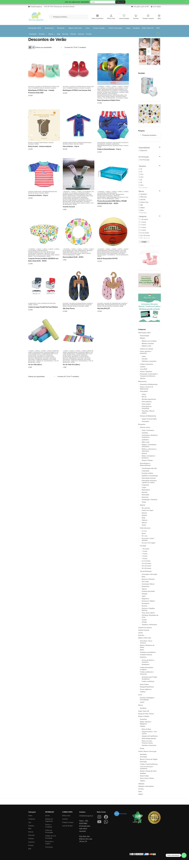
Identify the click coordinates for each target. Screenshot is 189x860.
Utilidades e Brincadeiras (146, 786)
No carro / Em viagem (148, 543)
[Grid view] (30, 47)
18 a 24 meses (119, 88)
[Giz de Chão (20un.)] (44, 333)
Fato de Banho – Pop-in (71, 146)
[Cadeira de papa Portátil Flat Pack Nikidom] (44, 286)
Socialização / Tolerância (106, 254)
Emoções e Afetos (147, 473)
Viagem (35, 304)
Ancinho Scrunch (69, 206)
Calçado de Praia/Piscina (43, 86)
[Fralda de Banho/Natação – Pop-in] (113, 125)
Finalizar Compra (67, 822)
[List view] (33, 47)
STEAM (144, 622)
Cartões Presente (143, 630)
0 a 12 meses (101, 88)
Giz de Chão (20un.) (35, 364)
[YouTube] (99, 821)
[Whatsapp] (184, 855)
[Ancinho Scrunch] (78, 174)
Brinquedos (105, 90)
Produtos (31, 826)
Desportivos (145, 586)
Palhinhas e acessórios (149, 361)
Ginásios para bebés (148, 591)
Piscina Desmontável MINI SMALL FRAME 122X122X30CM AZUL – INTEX (112, 202)
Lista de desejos (124, 18)
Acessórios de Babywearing (148, 384)
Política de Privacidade (49, 831)
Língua (144, 487)
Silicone (144, 522)
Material (105, 93)
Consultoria (145, 421)
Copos (144, 356)
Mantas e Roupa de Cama (148, 771)
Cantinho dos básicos (145, 627)
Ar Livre (89, 194)
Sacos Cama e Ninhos (147, 778)
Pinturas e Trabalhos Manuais (38, 359)
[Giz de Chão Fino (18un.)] (78, 333)
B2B (29, 849)
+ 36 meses (100, 86)
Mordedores (145, 603)
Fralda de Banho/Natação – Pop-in (109, 149)
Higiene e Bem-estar (69, 142)
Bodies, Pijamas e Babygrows (38, 142)
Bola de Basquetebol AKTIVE (107, 258)
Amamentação (144, 335)
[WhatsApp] (106, 821)
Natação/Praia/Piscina (104, 95)
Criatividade (67, 197)
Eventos (31, 845)
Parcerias (31, 835)
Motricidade (112, 93)
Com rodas (145, 581)
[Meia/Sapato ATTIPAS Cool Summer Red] (78, 69)
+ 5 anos (113, 86)
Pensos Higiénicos (145, 689)
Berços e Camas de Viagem (149, 759)
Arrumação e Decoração (149, 574)
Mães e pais (145, 442)
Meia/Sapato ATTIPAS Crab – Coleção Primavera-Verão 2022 (41, 91)
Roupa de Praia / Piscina (70, 144)
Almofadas (143, 754)
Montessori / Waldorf (148, 601)
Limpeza (142, 366)
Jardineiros (81, 200)
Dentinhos (143, 657)
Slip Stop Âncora (69, 308)
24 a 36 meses (73, 193)
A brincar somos (83, 193)
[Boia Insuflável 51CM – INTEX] (78, 231)
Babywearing (142, 381)
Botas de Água (146, 729)
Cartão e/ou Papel (147, 510)
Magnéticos (145, 598)
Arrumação (143, 757)
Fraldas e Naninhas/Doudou (149, 764)
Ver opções (42, 95)
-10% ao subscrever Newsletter (76, 2)
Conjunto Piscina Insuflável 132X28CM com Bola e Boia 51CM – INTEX (43, 260)
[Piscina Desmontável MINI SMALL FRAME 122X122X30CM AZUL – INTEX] (113, 174)
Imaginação (73, 200)
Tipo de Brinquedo (109, 98)
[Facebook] (106, 817)
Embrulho (141, 635)
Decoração (143, 761)
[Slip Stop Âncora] (78, 286)
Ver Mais (141, 789)
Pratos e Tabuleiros (146, 371)
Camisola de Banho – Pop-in (38, 195)
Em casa (144, 536)
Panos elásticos (147, 401)
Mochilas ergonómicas (149, 399)
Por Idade (72, 203)
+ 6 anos (119, 86)
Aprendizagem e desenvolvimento (113, 89)
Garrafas (144, 359)
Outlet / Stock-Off (81, 252)
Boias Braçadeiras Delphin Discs (108, 100)
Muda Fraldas (144, 684)
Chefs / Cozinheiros (148, 430)
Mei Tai (144, 396)
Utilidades (119, 98)
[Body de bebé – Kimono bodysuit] (44, 125)
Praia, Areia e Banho (108, 96)
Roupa (142, 748)
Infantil (142, 702)
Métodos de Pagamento (49, 820)
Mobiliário (143, 773)
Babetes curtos (146, 346)
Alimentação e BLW (34, 303)
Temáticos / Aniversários (44, 360)
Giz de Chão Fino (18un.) (71, 364)
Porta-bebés (144, 391)
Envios (47, 815)
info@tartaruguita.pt (86, 816)
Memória (144, 492)
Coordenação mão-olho (84, 195)
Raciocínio (32, 360)
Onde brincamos (118, 95)
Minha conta (111, 18)
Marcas (140, 705)
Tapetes (142, 781)
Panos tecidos (146, 404)
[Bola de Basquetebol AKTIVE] (113, 231)
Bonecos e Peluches (148, 579)
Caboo (144, 394)
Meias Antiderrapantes (149, 738)
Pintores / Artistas (49, 358)
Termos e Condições (48, 826)
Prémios (31, 838)
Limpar (144, 242)
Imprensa (31, 842)
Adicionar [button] (111, 206)
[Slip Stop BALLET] (113, 286)
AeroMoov (143, 708)
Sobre (30, 815)
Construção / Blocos (148, 584)
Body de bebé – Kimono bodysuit (39, 146)
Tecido (144, 525)
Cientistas (145, 433)
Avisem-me (111, 103)
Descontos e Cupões (49, 843)
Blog (159, 18)
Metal (143, 518)
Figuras (144, 589)
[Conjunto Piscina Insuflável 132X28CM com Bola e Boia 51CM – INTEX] (44, 231)
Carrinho (136, 18)
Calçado (31, 86)
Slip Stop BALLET (103, 308)
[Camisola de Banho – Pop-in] (44, 174)
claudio (140, 633)
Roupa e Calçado (50, 88)
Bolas (99, 252)
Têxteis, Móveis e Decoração (147, 751)
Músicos (144, 453)
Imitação (144, 594)
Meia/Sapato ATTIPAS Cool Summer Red (77, 90)
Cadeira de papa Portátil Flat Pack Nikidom (43, 307)
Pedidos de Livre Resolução (50, 837)
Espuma (99, 92)
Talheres (142, 378)
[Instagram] (99, 817)
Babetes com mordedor (149, 341)
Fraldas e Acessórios (146, 364)
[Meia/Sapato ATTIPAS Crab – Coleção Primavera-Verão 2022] (44, 69)
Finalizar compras (148, 18)
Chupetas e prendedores (148, 652)
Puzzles (144, 619)
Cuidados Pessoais (146, 654)
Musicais (144, 606)
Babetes (142, 338)
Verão (126, 98)
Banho (65, 195)
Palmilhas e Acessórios (149, 745)
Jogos (144, 596)
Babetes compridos (148, 343)
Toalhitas (143, 691)
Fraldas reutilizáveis (104, 142)
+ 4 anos (107, 86)
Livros (140, 694)
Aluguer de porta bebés (149, 419)
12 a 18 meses (110, 88)
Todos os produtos (97, 18)
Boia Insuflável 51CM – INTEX (73, 257)
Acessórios (143, 719)
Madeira (144, 515)
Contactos (31, 819)
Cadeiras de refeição (48, 303)
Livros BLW (143, 369)
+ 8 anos (125, 86)
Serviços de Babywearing (148, 416)
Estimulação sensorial (111, 92)
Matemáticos (146, 490)
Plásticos (121, 197)
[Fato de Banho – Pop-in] (78, 125)
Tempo (144, 502)
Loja (29, 822)
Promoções (49, 847)
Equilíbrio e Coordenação (119, 90)
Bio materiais (146, 508)
